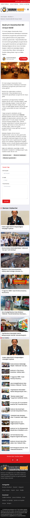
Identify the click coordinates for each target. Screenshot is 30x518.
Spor (17, 490)
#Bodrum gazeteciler (9, 158)
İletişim (9, 503)
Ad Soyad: (5, 170)
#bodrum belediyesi (19, 155)
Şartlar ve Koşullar (19, 500)
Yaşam (13, 490)
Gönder (6, 201)
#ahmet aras (7, 155)
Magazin (21, 487)
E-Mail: (4, 177)
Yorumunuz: (5, 183)
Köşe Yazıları (6, 490)
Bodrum (22, 115)
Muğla (22, 490)
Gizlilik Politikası (5, 4)
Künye (4, 503)
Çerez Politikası (14, 4)
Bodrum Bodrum (7, 487)
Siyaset (15, 487)
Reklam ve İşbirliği (24, 4)
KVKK (23, 497)
